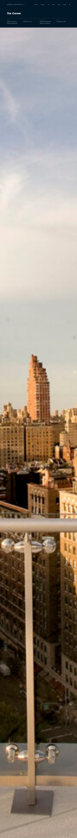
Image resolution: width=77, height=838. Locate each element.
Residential (42, 21)
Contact (64, 4)
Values (53, 4)
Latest (59, 4)
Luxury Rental (46, 23)
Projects (36, 4)
